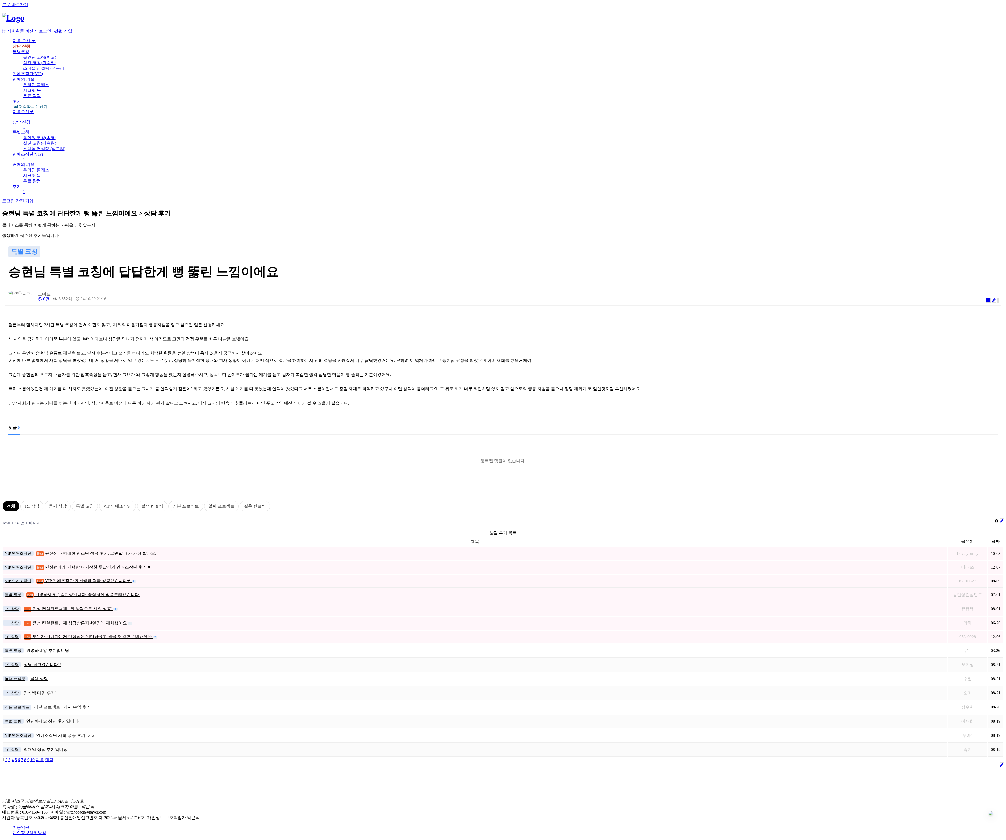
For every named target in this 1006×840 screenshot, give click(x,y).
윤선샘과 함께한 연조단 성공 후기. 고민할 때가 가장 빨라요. (96, 553)
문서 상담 (58, 506)
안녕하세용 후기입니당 (47, 650)
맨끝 (49, 759)
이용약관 (21, 827)
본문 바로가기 (15, 4)
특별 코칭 (85, 506)
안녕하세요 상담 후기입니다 (52, 721)
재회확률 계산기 (32, 107)
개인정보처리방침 (29, 833)
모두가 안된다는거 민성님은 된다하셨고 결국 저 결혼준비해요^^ (88, 636)
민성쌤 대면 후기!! (41, 693)
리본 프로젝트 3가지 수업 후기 (62, 707)
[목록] (988, 300)
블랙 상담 (39, 679)
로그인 (45, 31)
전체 (11, 506)
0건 (46, 299)
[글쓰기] (994, 300)
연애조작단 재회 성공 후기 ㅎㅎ (65, 735)
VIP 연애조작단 (117, 506)
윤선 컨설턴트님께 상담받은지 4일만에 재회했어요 (76, 623)
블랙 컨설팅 (152, 506)
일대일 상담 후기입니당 (46, 749)
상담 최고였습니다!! (42, 664)
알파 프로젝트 (221, 506)
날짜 (995, 541)
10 (32, 759)
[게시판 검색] (996, 521)
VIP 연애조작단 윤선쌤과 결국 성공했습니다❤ (84, 581)
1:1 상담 (32, 506)
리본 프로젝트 (186, 506)
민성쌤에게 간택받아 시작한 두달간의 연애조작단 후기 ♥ (93, 567)
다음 (40, 759)
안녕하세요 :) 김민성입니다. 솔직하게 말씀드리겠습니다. (83, 594)
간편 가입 (25, 201)
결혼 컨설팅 (255, 506)
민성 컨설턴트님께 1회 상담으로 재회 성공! (68, 609)
